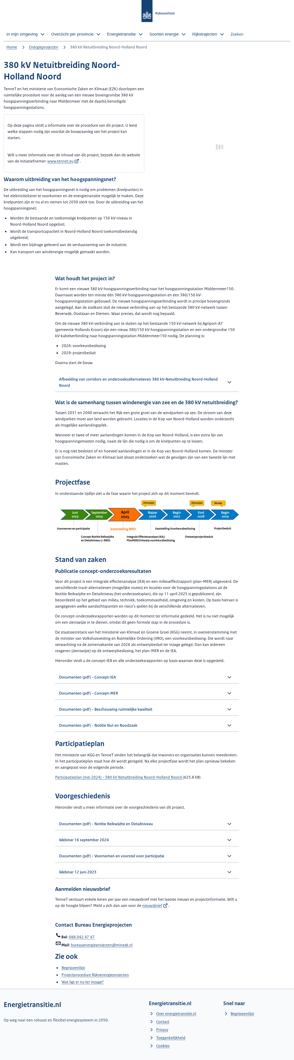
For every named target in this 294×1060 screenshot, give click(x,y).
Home (11, 47)
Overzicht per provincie (72, 34)
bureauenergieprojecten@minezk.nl (102, 945)
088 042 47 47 (82, 936)
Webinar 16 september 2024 (84, 839)
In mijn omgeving (22, 34)
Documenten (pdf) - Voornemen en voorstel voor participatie (111, 855)
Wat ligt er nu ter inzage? (83, 981)
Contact (162, 1021)
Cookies (163, 1045)
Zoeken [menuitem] (237, 34)
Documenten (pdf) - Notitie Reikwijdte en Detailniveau (106, 823)
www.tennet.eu (60, 161)
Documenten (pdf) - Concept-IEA (87, 677)
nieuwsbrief (152, 905)
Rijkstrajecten (204, 34)
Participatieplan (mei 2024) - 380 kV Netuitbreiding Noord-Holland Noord (119, 777)
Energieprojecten (43, 47)
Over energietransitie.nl (176, 1013)
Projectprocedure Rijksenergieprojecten (95, 974)
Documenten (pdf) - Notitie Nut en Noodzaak (98, 725)
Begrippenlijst (73, 967)
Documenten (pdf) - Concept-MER (88, 693)
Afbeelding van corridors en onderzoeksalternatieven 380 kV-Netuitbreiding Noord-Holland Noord (138, 382)
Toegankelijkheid (170, 1037)
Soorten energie (164, 34)
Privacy (162, 1029)
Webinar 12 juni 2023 (77, 872)
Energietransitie (121, 34)
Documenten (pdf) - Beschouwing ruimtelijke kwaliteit (105, 709)
